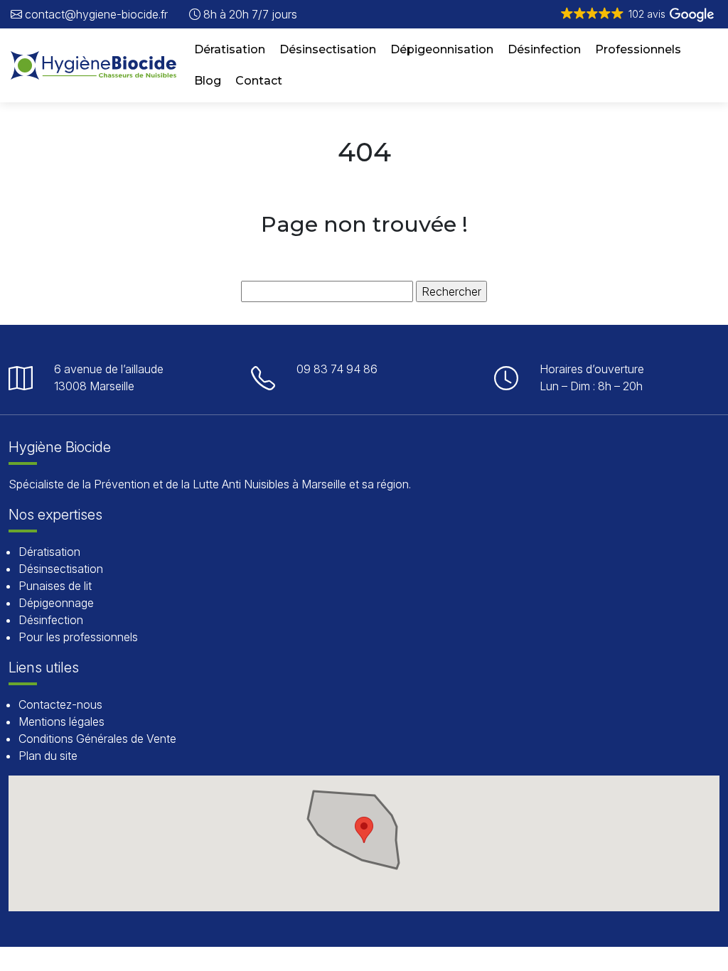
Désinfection (544, 49)
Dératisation (229, 49)
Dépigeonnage (56, 603)
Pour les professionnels (78, 637)
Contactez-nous (60, 704)
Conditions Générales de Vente (97, 738)
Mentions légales (61, 721)
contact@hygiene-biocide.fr (95, 14)
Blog (207, 80)
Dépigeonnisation (441, 49)
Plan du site (47, 756)
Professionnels (638, 49)
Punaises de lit (55, 586)
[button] (636, 14)
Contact (258, 80)
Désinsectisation (327, 49)
